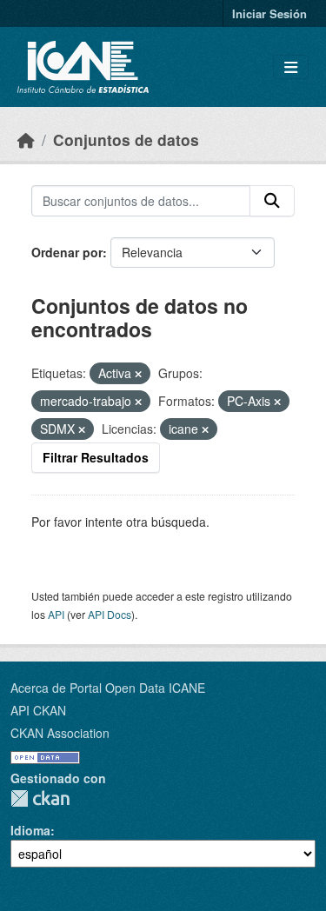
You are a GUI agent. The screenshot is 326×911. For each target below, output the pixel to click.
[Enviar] (272, 200)
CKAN (40, 798)
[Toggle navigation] (291, 67)
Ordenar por (67, 252)
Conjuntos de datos (126, 139)
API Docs (109, 614)
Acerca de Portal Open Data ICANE (107, 687)
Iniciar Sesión (269, 13)
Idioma (30, 830)
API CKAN (38, 710)
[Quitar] (138, 374)
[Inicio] (26, 139)
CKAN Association (60, 732)
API (56, 614)
